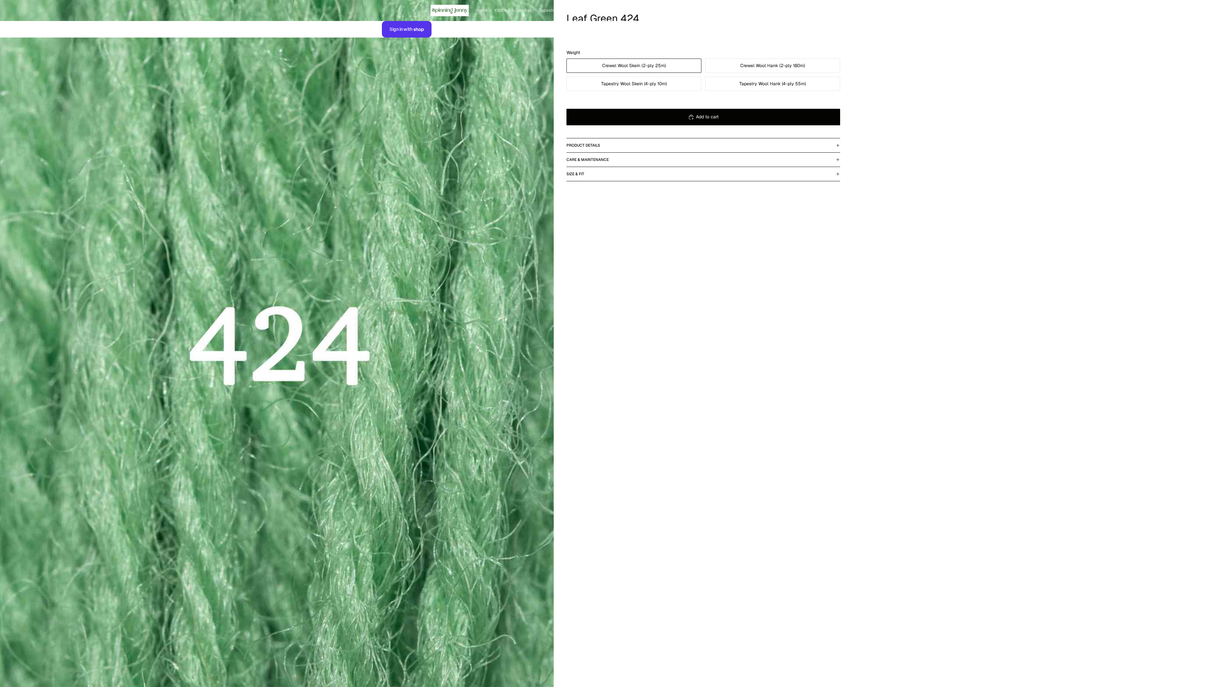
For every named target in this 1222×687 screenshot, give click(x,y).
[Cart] (833, 10)
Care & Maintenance (587, 159)
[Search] (806, 10)
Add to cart (707, 117)
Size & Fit (575, 174)
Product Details (583, 145)
